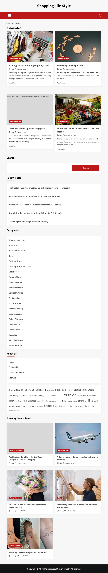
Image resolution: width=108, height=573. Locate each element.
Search (10, 158)
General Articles (16, 293)
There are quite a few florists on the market (78, 130)
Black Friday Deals (17, 250)
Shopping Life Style (54, 6)
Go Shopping (14, 298)
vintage (92, 406)
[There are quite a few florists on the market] (78, 109)
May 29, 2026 (69, 463)
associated (41, 389)
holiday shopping (49, 401)
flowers (92, 395)
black (57, 389)
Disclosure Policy (16, 372)
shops (48, 405)
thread (77, 406)
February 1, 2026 (22, 556)
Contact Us (14, 367)
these (72, 406)
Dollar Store (14, 271)
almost (11, 390)
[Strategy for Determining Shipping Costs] (30, 46)
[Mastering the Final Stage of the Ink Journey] (30, 533)
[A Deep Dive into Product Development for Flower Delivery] (30, 485)
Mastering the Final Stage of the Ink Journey (28, 221)
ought (96, 401)
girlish (24, 401)
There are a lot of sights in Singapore (27, 128)
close (26, 395)
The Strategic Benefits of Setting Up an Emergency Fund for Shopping (39, 188)
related (31, 406)
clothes (33, 395)
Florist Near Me (15, 282)
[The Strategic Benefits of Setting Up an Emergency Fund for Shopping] (30, 438)
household (61, 401)
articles (30, 389)
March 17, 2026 (70, 511)
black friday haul (15, 396)
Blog (11, 256)
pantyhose (18, 406)
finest (80, 396)
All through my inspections (70, 65)
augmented (50, 390)
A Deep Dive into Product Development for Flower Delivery (35, 204)
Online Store (14, 324)
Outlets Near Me (15, 59)
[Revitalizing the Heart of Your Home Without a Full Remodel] (78, 485)
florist (85, 396)
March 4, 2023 (21, 69)
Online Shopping (16, 319)
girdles (18, 401)
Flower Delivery (63, 122)
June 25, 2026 (21, 463)
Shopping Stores (16, 340)
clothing (41, 396)
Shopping (13, 335)
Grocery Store (15, 303)
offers (81, 400)
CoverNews (62, 568)
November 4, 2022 (71, 135)
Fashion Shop (15, 277)
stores (57, 405)
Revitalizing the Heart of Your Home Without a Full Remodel (36, 213)
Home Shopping (16, 308)
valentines (84, 406)
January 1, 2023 (22, 132)
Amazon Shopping (17, 240)
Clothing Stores (16, 261)
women (11, 410)
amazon (19, 389)
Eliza (12, 69)
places (25, 406)
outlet (11, 406)
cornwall (48, 396)
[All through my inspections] (78, 46)
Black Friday (14, 245)
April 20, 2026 (21, 511)
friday (11, 400)
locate (75, 401)
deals (54, 396)
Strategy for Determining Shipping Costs (29, 65)
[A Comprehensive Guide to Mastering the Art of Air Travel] (78, 438)
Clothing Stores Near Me (20, 266)
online (89, 400)
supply (65, 406)
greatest (32, 400)
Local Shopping (15, 314)
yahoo (16, 410)
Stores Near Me (15, 345)
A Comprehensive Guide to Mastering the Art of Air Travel (34, 196)
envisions (60, 396)
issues (69, 401)
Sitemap (12, 378)
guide (39, 401)
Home (11, 362)
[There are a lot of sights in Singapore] (30, 109)
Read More (12, 83)
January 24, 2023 (70, 69)
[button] (9, 15)
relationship (39, 406)
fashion (70, 395)
